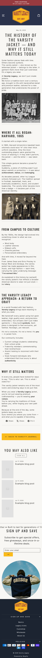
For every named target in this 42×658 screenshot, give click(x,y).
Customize (21, 629)
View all (21, 455)
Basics (21, 622)
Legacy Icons (21, 626)
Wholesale (21, 632)
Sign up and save (20, 617)
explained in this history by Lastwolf (20, 277)
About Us (21, 636)
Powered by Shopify (21, 656)
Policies (20, 641)
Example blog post (24, 464)
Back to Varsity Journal (22, 437)
